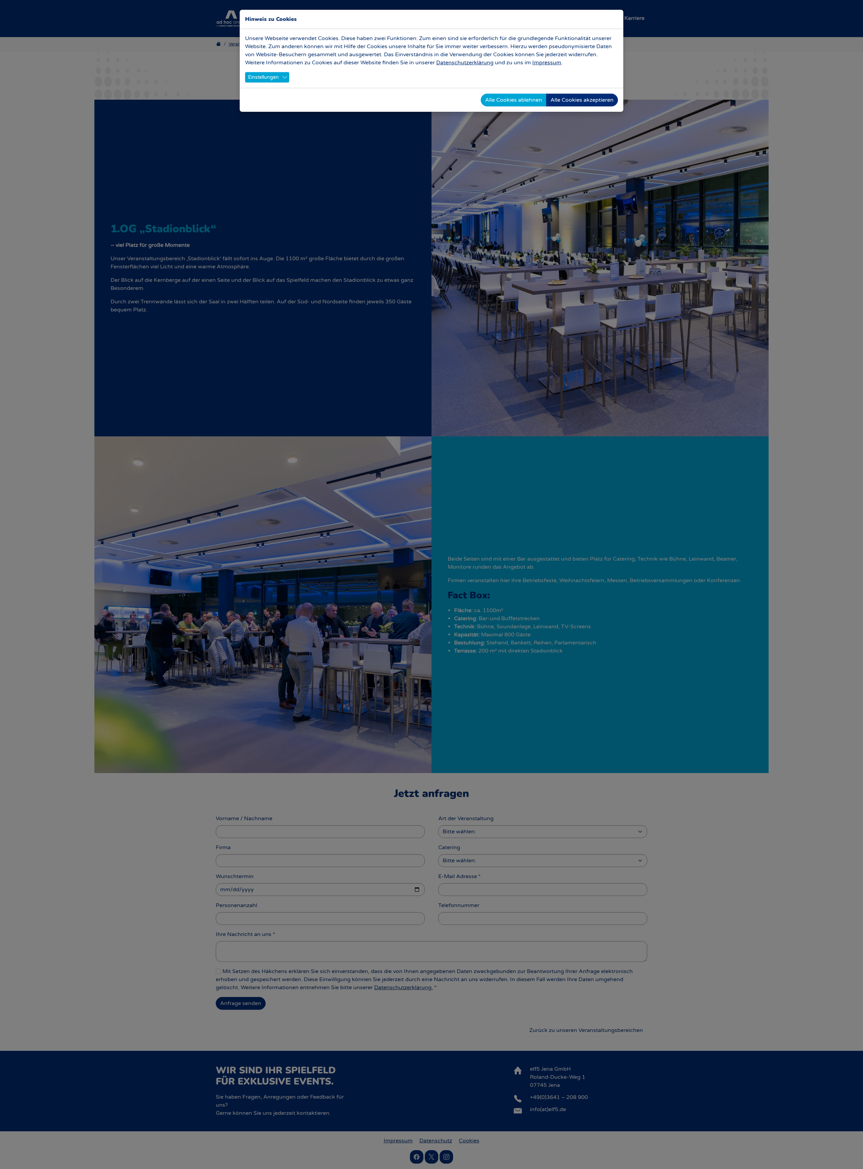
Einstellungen (263, 77)
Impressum (546, 62)
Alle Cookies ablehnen (513, 100)
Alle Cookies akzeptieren (582, 100)
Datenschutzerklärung (465, 62)
